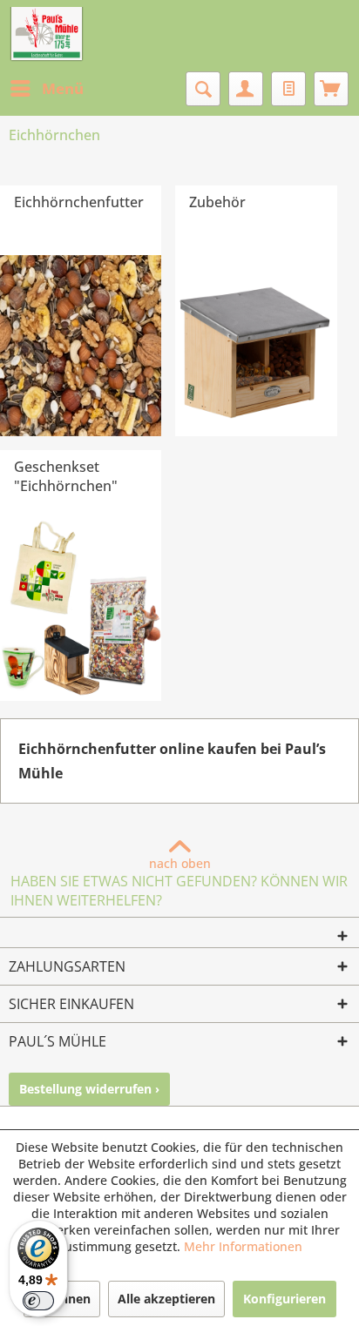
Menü (63, 88)
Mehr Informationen (243, 1246)
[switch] (38, 1300)
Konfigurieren (284, 1298)
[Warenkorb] (331, 88)
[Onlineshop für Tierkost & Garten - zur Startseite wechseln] (47, 35)
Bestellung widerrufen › (89, 1088)
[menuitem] (46, 88)
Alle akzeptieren (166, 1298)
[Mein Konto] (245, 88)
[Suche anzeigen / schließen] (203, 88)
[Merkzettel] (288, 88)
